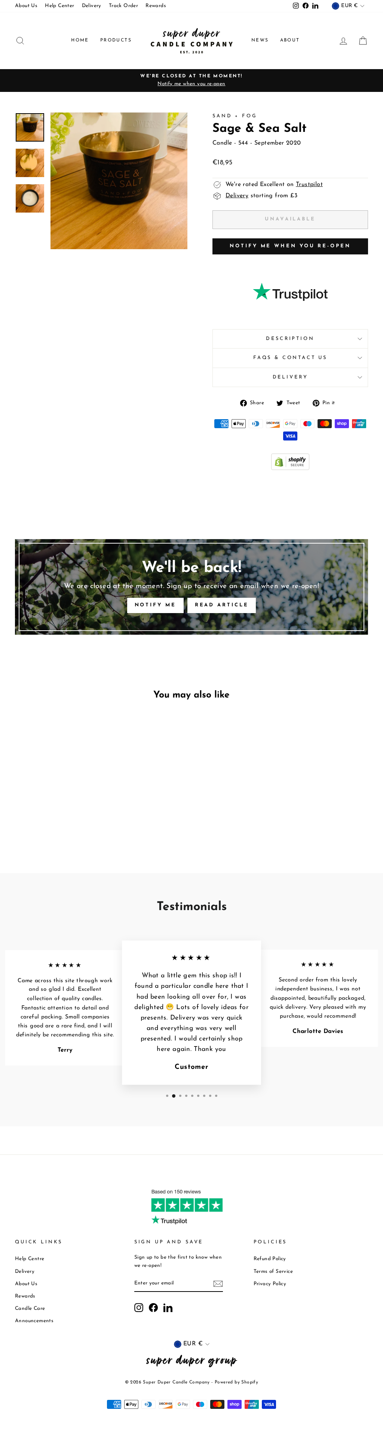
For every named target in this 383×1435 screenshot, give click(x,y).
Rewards (155, 5)
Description (290, 338)
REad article (222, 605)
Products (116, 40)
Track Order (123, 5)
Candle (222, 143)
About (290, 40)
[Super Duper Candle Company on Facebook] (153, 1307)
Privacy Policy (270, 1283)
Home (80, 40)
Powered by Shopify (236, 1382)
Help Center (59, 5)
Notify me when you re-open (290, 246)
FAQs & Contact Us (290, 357)
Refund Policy (270, 1258)
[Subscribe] (218, 1284)
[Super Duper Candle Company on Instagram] (138, 1307)
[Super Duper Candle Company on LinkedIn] (167, 1307)
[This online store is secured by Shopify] (290, 468)
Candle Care (30, 1308)
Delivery (91, 5)
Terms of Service (273, 1271)
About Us (26, 5)
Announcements (34, 1320)
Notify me (155, 605)
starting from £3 (261, 196)
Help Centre (29, 1258)
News (260, 40)
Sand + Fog (234, 116)
